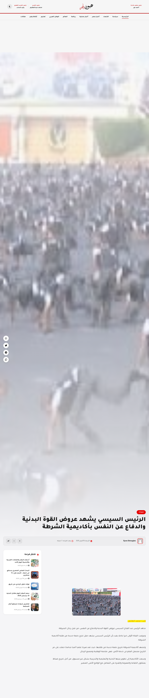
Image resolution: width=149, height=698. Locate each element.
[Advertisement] (83, 35)
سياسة (115, 17)
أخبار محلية (84, 17)
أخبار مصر (95, 17)
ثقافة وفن (33, 17)
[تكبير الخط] (19, 541)
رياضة (73, 17)
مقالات (23, 17)
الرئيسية (125, 17)
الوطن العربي (54, 17)
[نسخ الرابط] (8, 541)
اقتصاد (106, 17)
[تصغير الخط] (14, 541)
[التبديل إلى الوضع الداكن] (9, 6)
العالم (65, 17)
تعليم (43, 17)
